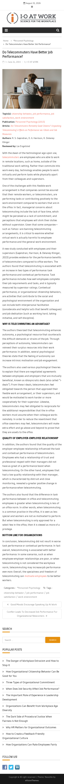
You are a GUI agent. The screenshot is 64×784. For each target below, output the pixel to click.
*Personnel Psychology (28, 587)
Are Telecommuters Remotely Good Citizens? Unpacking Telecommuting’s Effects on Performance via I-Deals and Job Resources (31, 129)
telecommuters (10, 157)
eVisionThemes (32, 780)
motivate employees (36, 575)
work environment (24, 117)
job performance (41, 113)
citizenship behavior (22, 113)
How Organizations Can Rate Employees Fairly (31, 744)
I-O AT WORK (32, 62)
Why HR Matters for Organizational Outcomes (31, 727)
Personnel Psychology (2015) (30, 121)
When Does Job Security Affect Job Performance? (32, 688)
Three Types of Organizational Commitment (30, 682)
